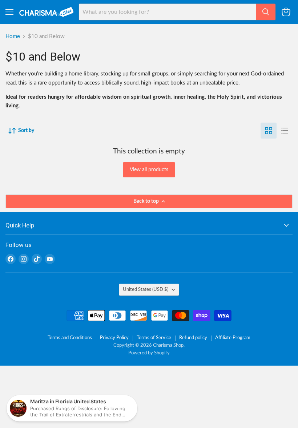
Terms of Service (154, 338)
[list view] (285, 131)
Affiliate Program (232, 338)
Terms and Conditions (70, 338)
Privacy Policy (114, 338)
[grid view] (269, 131)
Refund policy (193, 338)
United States (145, 289)
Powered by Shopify (149, 353)
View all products (149, 169)
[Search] (265, 12)
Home (12, 36)
